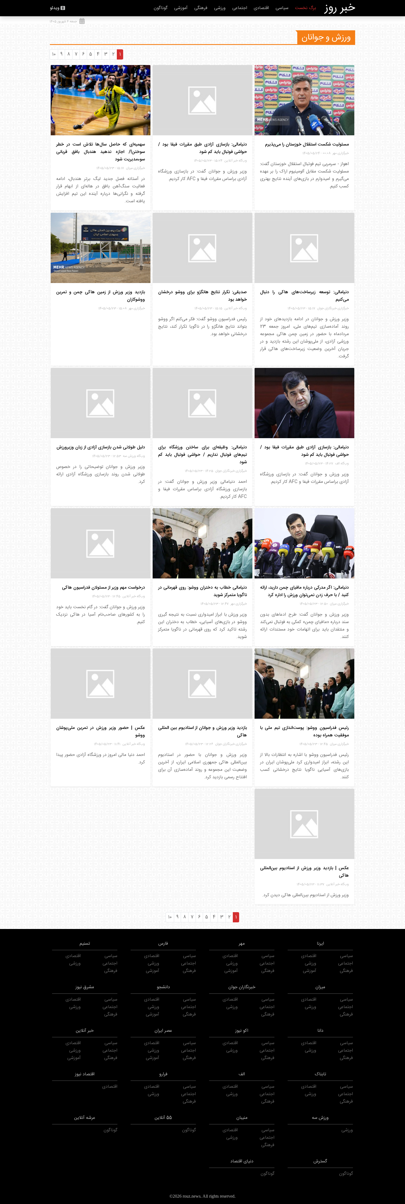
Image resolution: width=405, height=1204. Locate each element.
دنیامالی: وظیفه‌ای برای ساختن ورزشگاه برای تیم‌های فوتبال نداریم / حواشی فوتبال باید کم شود (202, 455)
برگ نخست (305, 8)
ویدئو (55, 8)
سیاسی (282, 8)
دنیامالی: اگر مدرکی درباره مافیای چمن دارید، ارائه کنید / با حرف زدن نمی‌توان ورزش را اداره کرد (304, 591)
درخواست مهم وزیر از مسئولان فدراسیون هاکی (103, 587)
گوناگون (161, 8)
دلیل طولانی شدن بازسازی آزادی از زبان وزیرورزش (100, 447)
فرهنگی (200, 8)
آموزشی (181, 8)
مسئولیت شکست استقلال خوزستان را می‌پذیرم (307, 144)
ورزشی (220, 8)
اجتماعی (239, 8)
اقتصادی (261, 8)
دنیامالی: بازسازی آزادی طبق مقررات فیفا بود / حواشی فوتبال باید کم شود (202, 148)
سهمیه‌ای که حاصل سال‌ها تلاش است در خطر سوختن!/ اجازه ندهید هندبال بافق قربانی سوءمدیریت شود (100, 152)
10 (54, 54)
